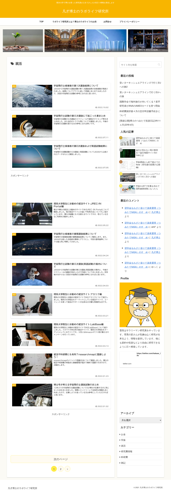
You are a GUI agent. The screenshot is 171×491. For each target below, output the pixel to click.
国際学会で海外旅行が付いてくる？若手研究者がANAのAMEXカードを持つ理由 (140, 103)
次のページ (61, 459)
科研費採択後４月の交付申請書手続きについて (140, 113)
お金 (123, 434)
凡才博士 (155, 212)
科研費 (124, 457)
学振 (123, 439)
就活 (123, 445)
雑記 (123, 462)
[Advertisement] (61, 73)
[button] (159, 64)
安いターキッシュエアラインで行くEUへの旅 (140, 94)
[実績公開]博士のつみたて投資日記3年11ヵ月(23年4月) (140, 122)
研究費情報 (126, 451)
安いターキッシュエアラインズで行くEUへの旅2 (140, 84)
